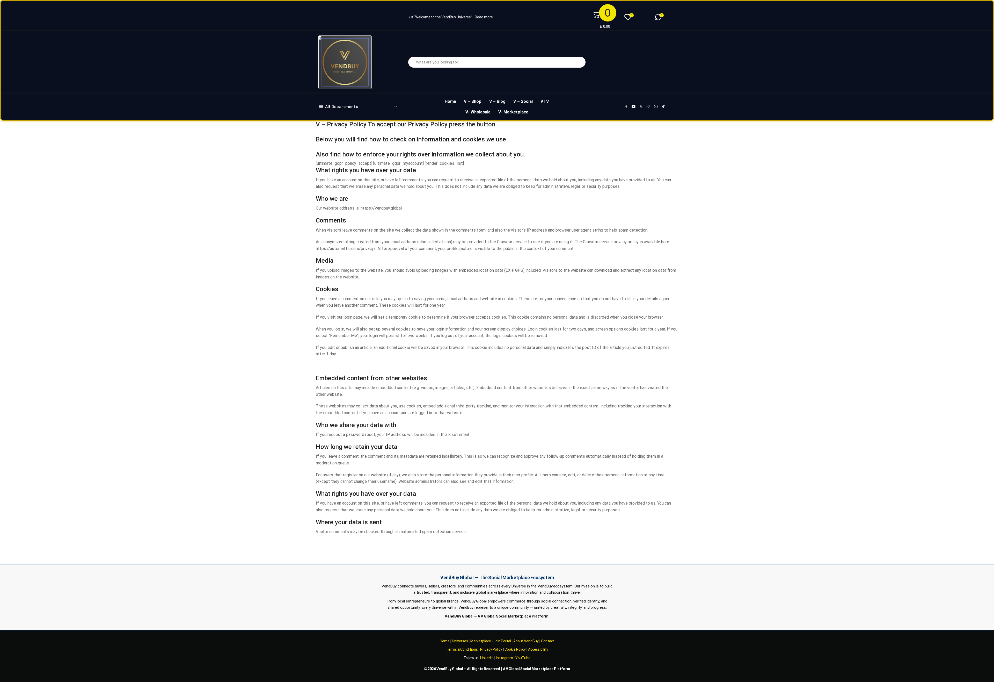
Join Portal (502, 641)
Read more (484, 17)
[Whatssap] (656, 107)
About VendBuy (526, 641)
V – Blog (497, 101)
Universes (460, 641)
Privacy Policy (491, 649)
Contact (547, 641)
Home (450, 101)
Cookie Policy (515, 649)
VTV (544, 101)
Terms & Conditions (462, 649)
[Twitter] (641, 107)
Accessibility (538, 649)
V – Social (523, 101)
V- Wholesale (478, 112)
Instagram (504, 658)
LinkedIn (487, 658)
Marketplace (480, 641)
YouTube (522, 658)
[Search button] (580, 62)
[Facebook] (626, 107)
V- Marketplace (513, 112)
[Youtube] (633, 107)
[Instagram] (649, 107)
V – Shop (472, 101)
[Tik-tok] (663, 107)
